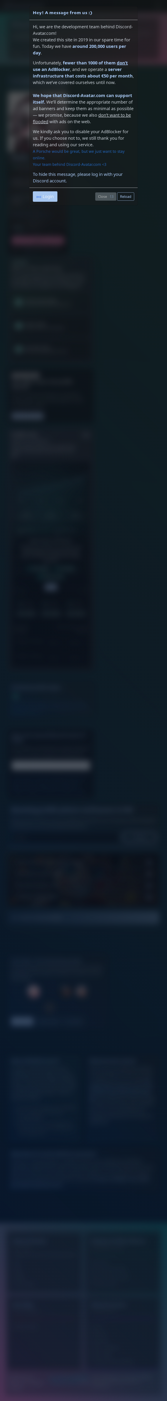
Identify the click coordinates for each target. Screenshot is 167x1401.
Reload (125, 196)
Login (48, 196)
